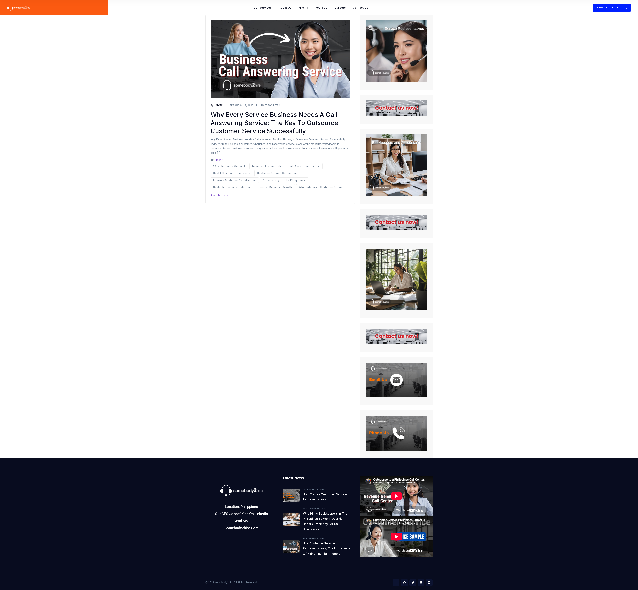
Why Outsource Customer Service (321, 187)
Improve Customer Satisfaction (234, 180)
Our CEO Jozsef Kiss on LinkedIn (241, 514)
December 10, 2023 (313, 489)
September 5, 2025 (313, 538)
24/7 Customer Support (229, 166)
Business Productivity (267, 166)
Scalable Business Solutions (232, 187)
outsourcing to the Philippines (284, 180)
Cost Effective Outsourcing (231, 173)
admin (220, 105)
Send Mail (241, 521)
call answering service (304, 166)
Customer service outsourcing (278, 173)
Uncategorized (270, 105)
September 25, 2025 (314, 509)
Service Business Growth (275, 187)
